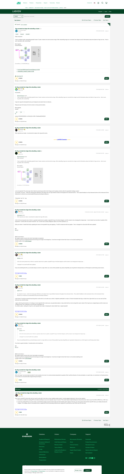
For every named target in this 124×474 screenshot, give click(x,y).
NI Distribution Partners (60, 439)
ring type (22, 34)
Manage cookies (78, 470)
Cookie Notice (42, 471)
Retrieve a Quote (58, 444)
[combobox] (63, 16)
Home (26, 7)
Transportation (42, 460)
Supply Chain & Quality (75, 450)
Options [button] (106, 31)
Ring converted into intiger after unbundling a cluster (27, 28)
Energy (40, 449)
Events (71, 452)
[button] (28, 54)
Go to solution (24, 24)
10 (19, 414)
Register (100, 11)
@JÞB (18, 290)
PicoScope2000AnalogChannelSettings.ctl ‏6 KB (29, 69)
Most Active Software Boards (51, 7)
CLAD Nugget (28, 241)
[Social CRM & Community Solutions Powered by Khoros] (107, 424)
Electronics (41, 446)
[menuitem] (25, 3)
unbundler (27, 34)
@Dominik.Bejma (20, 95)
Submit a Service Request (92, 450)
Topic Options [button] (17, 20)
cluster (17, 34)
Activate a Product (90, 447)
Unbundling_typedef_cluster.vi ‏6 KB (26, 71)
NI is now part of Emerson (76, 439)
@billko (18, 258)
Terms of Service (58, 447)
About (71, 442)
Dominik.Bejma (105, 389)
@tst (18, 328)
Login (105, 11)
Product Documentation (91, 442)
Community (31, 7)
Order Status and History (60, 442)
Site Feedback (89, 452)
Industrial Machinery (44, 452)
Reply (106, 78)
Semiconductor (42, 457)
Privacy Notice (34, 471)
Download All (20, 76)
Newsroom (72, 447)
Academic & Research (44, 439)
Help (110, 11)
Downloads (88, 439)
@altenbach (19, 215)
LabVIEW (61, 7)
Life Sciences (42, 454)
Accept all (88, 470)
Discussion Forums (39, 7)
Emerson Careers (74, 444)
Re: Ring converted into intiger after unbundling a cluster (28, 87)
